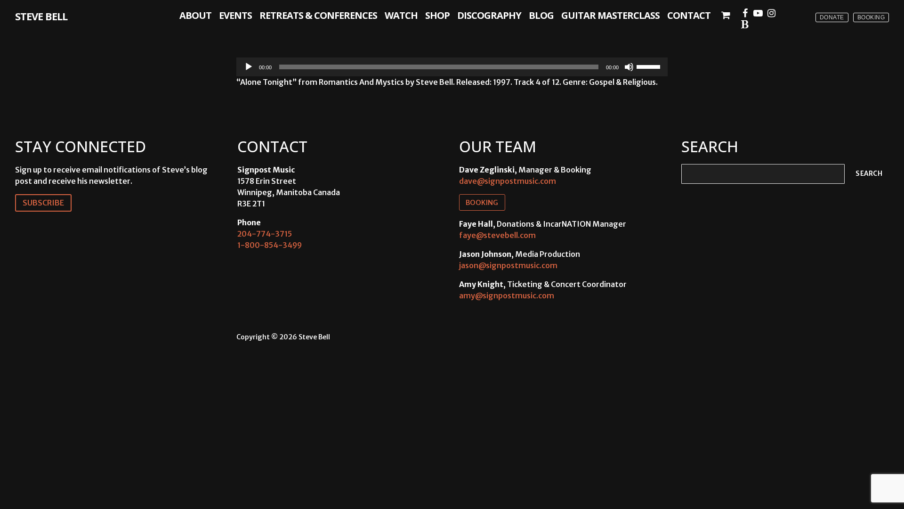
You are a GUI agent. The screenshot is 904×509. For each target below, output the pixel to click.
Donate (832, 17)
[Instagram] (771, 13)
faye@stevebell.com (497, 235)
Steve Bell (41, 16)
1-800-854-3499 (269, 245)
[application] (452, 66)
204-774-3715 (264, 233)
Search (869, 174)
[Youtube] (758, 13)
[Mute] (629, 67)
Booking (871, 17)
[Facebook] (745, 13)
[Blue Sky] (745, 24)
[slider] (650, 65)
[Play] (248, 67)
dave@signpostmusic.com (507, 181)
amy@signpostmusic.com (506, 295)
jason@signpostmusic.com (508, 265)
